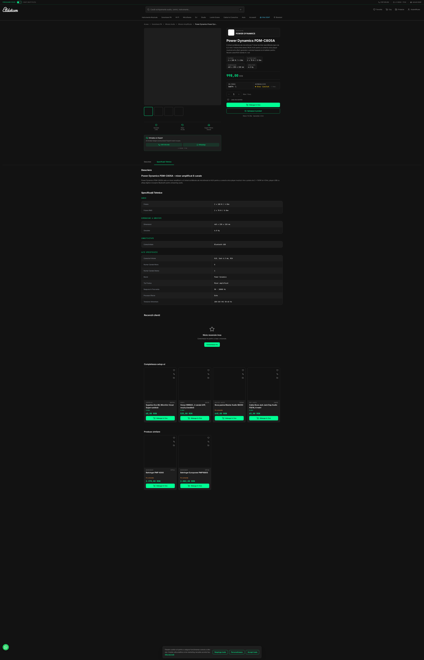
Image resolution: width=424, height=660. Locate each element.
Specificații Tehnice (164, 162)
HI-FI (177, 17)
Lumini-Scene (215, 17)
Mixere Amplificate (185, 24)
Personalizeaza (237, 652)
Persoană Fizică (9, 2)
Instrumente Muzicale (149, 17)
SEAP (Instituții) (29, 2)
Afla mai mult (169, 654)
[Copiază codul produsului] (235, 86)
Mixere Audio (170, 24)
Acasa (146, 24)
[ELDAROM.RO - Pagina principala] (10, 9)
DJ (196, 17)
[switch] (19, 2)
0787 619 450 (384, 2)
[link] (160, 395)
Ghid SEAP (266, 17)
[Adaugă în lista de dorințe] (228, 99)
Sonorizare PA (166, 17)
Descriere (147, 162)
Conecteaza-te (212, 344)
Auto (243, 17)
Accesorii (252, 17)
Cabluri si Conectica (231, 17)
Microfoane (187, 17)
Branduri (279, 17)
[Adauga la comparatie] (174, 374)
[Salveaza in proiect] (173, 377)
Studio (203, 17)
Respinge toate (220, 652)
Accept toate (252, 652)
